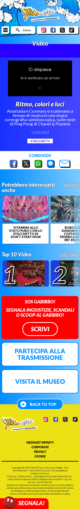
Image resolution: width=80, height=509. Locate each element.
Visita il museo (40, 381)
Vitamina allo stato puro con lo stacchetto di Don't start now (25, 232)
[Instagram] (43, 30)
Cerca (26, 30)
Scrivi (40, 329)
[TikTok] (71, 30)
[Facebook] (53, 30)
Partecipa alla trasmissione (40, 354)
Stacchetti (40, 141)
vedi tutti (71, 184)
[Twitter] (62, 30)
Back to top (43, 404)
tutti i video (69, 254)
